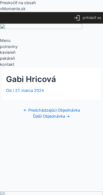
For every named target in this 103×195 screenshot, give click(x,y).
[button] (51, 41)
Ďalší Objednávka (51, 116)
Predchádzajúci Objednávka (51, 110)
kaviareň (8, 52)
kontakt (7, 64)
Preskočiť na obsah (18, 2)
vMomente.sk (13, 8)
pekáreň (7, 58)
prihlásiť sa (92, 18)
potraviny (9, 46)
